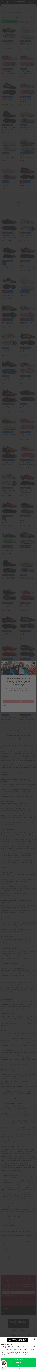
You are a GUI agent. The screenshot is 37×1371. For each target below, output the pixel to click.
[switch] (3, 1368)
